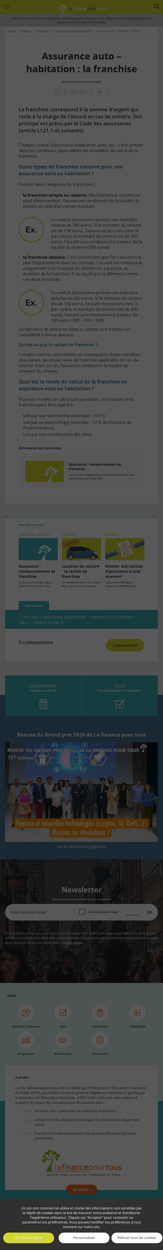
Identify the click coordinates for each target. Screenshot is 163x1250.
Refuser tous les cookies (137, 1237)
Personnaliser (84, 1237)
